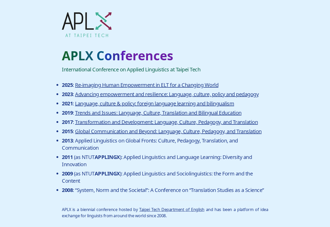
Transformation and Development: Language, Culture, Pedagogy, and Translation (166, 122)
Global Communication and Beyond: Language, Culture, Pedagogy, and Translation (168, 131)
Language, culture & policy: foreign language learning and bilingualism (154, 103)
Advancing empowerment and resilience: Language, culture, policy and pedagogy (167, 94)
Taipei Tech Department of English (171, 209)
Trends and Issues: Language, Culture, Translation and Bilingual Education (158, 112)
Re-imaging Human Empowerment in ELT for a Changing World (146, 84)
